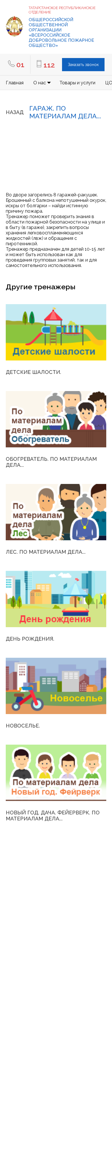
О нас (39, 82)
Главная (15, 82)
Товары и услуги (77, 82)
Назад (15, 112)
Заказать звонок (83, 64)
